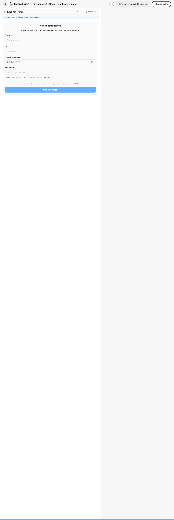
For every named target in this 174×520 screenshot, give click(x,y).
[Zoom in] (170, 12)
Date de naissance (12, 57)
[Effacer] (77, 11)
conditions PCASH (72, 84)
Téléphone (9, 67)
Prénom (8, 35)
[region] (137, 263)
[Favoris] (111, 4)
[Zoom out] (170, 16)
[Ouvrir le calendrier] (92, 62)
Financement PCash (44, 4)
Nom (7, 46)
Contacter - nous (67, 4)
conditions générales (52, 84)
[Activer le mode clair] (5, 4)
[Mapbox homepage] (108, 516)
